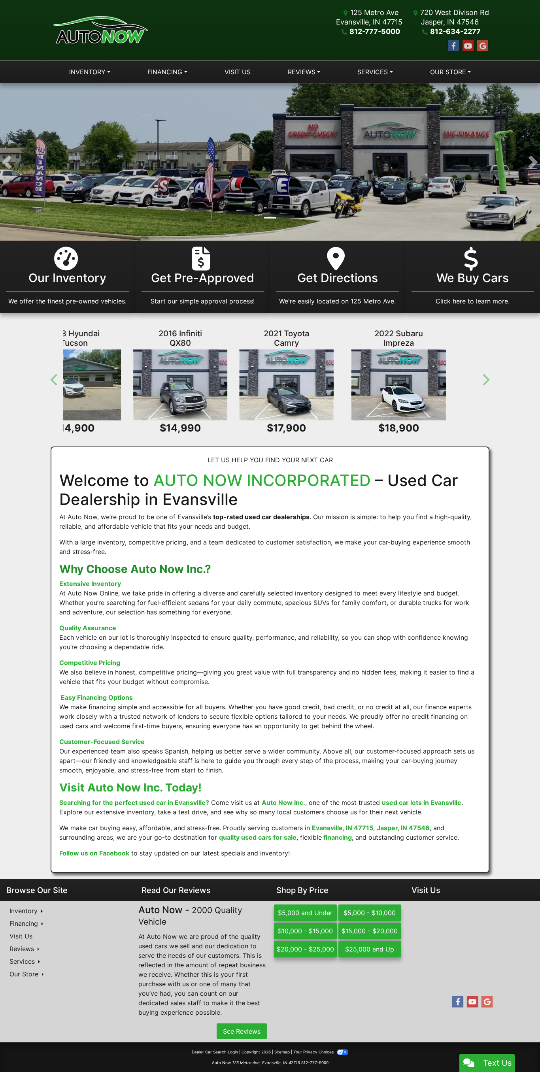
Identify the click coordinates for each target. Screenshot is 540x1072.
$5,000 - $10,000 (370, 913)
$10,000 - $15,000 (305, 931)
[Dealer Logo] (100, 30)
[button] (7, 162)
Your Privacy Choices (314, 1052)
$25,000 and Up (369, 949)
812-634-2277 (455, 31)
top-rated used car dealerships (261, 517)
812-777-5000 (374, 31)
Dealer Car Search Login (215, 1052)
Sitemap (282, 1052)
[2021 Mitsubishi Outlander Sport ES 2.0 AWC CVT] (412, 384)
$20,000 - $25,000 (305, 949)
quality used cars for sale (257, 838)
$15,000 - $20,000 (370, 931)
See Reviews (242, 1032)
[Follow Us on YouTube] (468, 46)
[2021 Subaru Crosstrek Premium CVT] (270, 384)
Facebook (114, 853)
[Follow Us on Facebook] (453, 46)
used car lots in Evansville (421, 803)
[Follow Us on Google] (482, 46)
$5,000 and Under (305, 913)
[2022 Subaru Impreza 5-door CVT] (128, 384)
